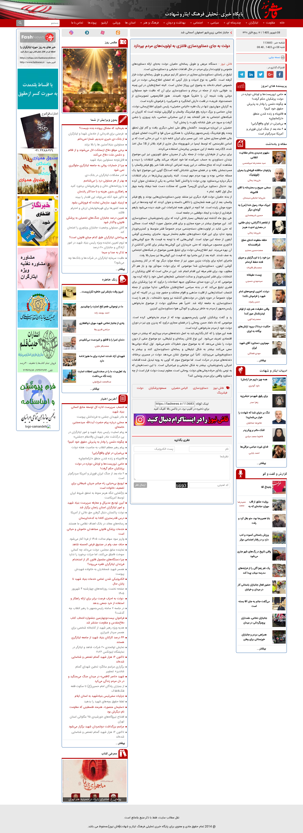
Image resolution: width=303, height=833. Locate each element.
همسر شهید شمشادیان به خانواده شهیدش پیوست (99, 571)
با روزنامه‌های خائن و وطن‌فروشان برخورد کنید (97, 186)
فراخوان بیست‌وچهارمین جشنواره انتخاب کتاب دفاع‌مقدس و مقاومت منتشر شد (97, 620)
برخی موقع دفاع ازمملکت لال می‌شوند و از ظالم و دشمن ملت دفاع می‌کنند (96, 152)
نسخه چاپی (274, 57)
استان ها (130, 23)
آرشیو (104, 23)
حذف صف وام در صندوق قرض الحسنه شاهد (98, 544)
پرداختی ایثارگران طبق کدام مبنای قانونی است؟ (96, 237)
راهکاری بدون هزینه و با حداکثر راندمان (100, 191)
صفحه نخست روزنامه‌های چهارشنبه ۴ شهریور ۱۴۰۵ (98, 591)
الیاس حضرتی (179, 388)
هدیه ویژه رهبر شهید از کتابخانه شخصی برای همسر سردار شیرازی (97, 630)
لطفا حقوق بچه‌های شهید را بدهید (104, 701)
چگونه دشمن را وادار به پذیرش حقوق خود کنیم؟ (265, 106)
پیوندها (92, 23)
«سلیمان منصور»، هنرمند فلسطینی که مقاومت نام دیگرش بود (96, 709)
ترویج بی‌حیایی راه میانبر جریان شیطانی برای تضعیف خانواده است (97, 485)
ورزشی (116, 23)
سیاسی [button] (215, 23)
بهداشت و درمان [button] (175, 23)
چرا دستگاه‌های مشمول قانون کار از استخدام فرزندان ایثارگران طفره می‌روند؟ (98, 561)
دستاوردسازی (200, 388)
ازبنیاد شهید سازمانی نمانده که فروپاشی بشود (98, 202)
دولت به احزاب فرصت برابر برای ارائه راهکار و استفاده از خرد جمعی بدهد (97, 600)
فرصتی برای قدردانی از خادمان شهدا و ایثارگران (96, 134)
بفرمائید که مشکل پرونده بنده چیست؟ (101, 128)
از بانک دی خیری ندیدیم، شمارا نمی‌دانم (101, 139)
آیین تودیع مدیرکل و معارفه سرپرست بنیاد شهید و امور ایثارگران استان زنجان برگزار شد (95, 505)
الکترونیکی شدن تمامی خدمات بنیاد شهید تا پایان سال (98, 581)
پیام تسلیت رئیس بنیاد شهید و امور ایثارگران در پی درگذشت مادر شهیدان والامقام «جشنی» (96, 434)
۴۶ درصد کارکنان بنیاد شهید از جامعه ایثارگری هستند (97, 639)
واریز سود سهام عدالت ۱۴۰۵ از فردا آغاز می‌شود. (96, 539)
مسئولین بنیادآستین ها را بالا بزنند (104, 144)
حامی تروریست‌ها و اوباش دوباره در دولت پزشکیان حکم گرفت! (262, 96)
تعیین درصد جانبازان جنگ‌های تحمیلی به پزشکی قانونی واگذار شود (95, 220)
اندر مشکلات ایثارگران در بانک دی (104, 175)
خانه (282, 23)
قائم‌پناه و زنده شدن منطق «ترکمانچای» (268, 116)
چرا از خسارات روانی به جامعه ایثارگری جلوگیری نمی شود (96, 167)
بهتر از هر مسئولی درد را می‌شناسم (104, 181)
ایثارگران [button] (253, 23)
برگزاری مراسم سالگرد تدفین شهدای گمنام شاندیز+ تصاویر (99, 669)
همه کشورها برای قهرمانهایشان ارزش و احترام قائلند (97, 210)
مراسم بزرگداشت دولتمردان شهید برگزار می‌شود (96, 726)
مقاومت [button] (270, 23)
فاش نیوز (218, 388)
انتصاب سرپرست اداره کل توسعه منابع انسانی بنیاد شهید (97, 409)
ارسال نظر (140, 485)
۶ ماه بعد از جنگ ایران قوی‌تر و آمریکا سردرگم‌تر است (264, 131)
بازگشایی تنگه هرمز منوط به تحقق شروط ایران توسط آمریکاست (97, 495)
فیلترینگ (222, 393)
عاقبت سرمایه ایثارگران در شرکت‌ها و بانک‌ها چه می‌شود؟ (96, 260)
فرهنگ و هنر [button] (151, 23)
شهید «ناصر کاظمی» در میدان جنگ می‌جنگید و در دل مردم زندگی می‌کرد (96, 678)
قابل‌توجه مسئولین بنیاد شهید (107, 160)
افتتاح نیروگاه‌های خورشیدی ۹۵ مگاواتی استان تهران (97, 719)
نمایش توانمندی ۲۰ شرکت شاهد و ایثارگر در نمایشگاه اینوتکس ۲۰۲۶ (98, 649)
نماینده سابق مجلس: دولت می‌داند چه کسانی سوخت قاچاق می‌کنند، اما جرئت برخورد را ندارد (96, 552)
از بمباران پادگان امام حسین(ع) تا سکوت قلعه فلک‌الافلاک (97, 688)
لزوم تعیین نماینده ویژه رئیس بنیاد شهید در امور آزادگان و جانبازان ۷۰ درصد (95, 245)
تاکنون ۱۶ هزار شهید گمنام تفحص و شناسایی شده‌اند (97, 659)
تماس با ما (77, 23)
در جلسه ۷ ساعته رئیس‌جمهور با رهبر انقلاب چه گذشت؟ (96, 610)
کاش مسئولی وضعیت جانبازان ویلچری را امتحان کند (95, 230)
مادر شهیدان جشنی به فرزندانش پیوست (100, 417)
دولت (140, 388)
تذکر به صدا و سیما (113, 252)
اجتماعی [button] (198, 23)
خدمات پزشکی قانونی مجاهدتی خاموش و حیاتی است (95, 531)
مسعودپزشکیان (157, 388)
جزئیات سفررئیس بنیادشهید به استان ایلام (99, 696)
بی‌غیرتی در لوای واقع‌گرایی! (267, 123)
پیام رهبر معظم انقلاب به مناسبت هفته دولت (97, 447)
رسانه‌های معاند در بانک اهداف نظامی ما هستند (96, 524)
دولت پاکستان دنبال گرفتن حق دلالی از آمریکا (97, 512)
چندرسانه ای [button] (234, 23)
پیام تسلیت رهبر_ (219, 32)
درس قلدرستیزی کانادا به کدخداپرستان (101, 518)
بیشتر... (261, 360)
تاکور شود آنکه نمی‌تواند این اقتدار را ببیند (99, 197)
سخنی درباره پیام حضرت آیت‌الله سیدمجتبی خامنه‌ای (98, 424)
